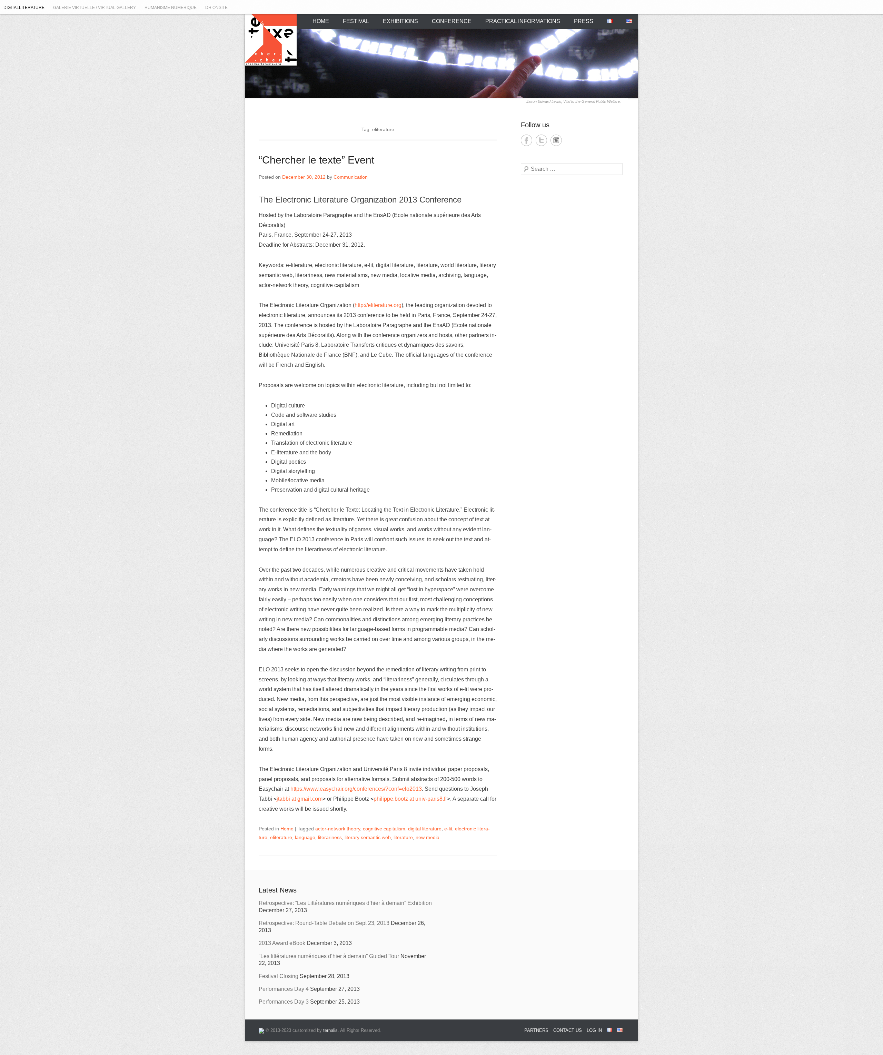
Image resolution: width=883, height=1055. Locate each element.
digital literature (425, 828)
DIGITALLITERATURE (23, 7)
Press (583, 21)
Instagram (556, 140)
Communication (351, 177)
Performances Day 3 (284, 1002)
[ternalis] (261, 1030)
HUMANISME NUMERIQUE (171, 7)
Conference (452, 21)
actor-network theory (337, 828)
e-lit (448, 828)
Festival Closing (278, 976)
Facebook (526, 140)
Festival (356, 21)
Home (287, 828)
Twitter (541, 140)
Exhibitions (400, 21)
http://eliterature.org (378, 305)
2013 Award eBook (282, 943)
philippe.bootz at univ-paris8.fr (410, 799)
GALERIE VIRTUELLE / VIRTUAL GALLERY (94, 7)
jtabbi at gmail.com (300, 799)
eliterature (281, 837)
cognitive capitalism (384, 828)
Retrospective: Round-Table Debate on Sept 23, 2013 (324, 923)
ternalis (330, 1030)
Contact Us (567, 1030)
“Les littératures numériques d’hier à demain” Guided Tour (329, 956)
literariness (330, 837)
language (305, 837)
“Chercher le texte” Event (316, 160)
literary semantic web (368, 837)
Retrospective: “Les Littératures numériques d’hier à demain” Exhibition (345, 903)
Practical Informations (522, 21)
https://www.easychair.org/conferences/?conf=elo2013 (356, 789)
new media (427, 837)
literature (403, 837)
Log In (594, 1030)
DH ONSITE (216, 7)
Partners (536, 1030)
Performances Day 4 (284, 989)
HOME (320, 21)
